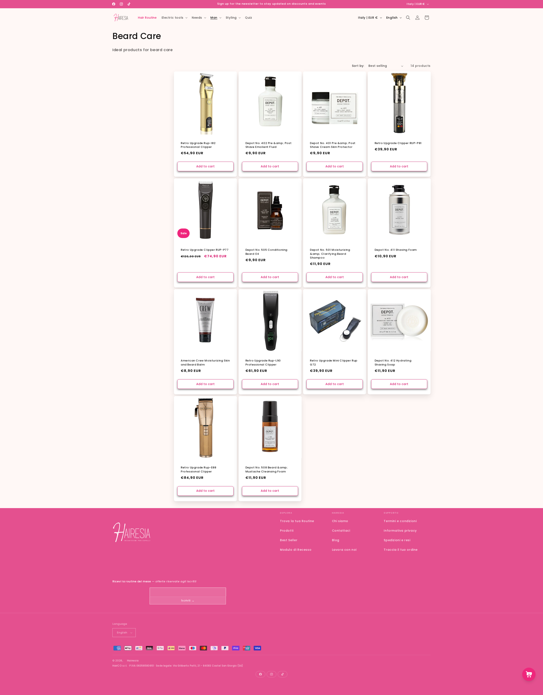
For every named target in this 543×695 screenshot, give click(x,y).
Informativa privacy (400, 530)
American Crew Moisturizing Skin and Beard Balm (205, 363)
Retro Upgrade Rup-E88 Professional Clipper (198, 470)
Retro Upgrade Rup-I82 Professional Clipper (198, 145)
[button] (174, 17)
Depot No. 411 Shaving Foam (396, 250)
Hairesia (133, 660)
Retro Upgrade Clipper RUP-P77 (204, 250)
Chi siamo (340, 521)
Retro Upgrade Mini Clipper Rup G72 (333, 363)
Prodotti (287, 530)
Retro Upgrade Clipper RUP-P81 (398, 143)
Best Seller (289, 540)
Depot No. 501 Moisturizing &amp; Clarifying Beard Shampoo (330, 254)
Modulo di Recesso (295, 550)
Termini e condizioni (400, 521)
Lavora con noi (344, 550)
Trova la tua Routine (297, 521)
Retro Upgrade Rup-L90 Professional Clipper (263, 363)
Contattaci (341, 530)
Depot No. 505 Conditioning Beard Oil (266, 252)
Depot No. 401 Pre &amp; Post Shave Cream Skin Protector (332, 145)
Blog (335, 540)
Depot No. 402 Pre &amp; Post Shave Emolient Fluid (268, 145)
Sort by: (358, 66)
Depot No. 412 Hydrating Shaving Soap (393, 363)
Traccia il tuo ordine (401, 550)
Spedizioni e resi (397, 540)
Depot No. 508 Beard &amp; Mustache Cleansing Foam (266, 470)
